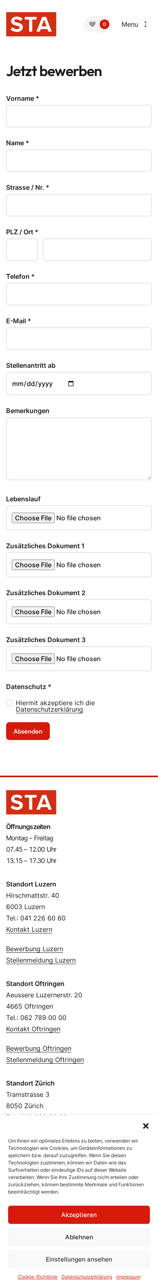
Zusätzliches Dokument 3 (45, 639)
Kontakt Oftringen (33, 1029)
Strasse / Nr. (27, 187)
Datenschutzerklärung (49, 709)
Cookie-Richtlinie (38, 1277)
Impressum (128, 1277)
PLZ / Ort (22, 232)
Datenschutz (28, 686)
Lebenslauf (23, 499)
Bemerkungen (27, 410)
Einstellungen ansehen (79, 1259)
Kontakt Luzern (29, 929)
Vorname (22, 98)
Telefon (20, 276)
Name (17, 143)
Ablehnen (79, 1237)
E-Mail (18, 321)
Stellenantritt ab (31, 365)
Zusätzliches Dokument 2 (45, 592)
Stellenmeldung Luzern (41, 960)
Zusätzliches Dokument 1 (45, 546)
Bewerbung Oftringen (38, 1048)
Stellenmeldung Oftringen (45, 1060)
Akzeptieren (79, 1215)
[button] (146, 1125)
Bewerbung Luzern (34, 949)
